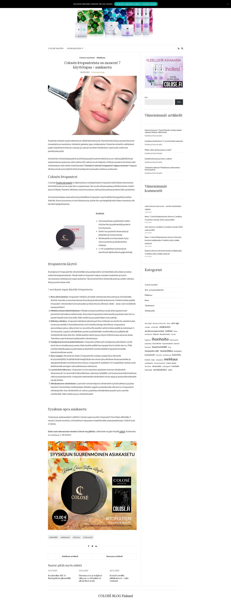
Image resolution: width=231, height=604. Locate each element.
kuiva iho (159, 355)
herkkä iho (148, 334)
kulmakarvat (167, 355)
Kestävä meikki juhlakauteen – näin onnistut (119, 578)
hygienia (148, 340)
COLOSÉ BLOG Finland (115, 596)
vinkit (170, 370)
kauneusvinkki (159, 346)
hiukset (156, 334)
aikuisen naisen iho (159, 323)
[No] (227, 4)
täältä (122, 431)
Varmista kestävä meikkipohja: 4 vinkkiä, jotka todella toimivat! (163, 240)
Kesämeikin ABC (152, 351)
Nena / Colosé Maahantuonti (156, 216)
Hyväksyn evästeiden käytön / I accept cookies (136, 4)
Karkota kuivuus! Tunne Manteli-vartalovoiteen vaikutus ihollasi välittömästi (163, 131)
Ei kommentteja (97, 72)
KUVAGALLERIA (74, 48)
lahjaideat (159, 360)
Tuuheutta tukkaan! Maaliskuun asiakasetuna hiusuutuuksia (162, 168)
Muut (147, 300)
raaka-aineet (171, 363)
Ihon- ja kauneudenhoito (154, 290)
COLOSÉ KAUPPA (55, 48)
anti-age (175, 323)
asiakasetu (65, 537)
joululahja (148, 343)
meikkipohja (149, 363)
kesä (169, 347)
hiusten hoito (165, 334)
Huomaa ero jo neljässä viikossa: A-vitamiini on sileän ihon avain (90, 578)
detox (175, 331)
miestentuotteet (159, 363)
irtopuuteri (88, 537)
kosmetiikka (166, 350)
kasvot (176, 343)
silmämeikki (156, 366)
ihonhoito (160, 339)
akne (168, 323)
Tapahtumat (149, 305)
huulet (173, 334)
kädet (153, 360)
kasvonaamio (167, 343)
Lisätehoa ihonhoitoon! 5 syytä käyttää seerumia (164, 141)
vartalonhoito (160, 369)
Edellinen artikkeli (70, 556)
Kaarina (148, 251)
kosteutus (178, 351)
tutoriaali (148, 370)
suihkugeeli (166, 366)
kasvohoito (157, 343)
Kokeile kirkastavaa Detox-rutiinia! (158, 159)
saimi (147, 206)
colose (169, 330)
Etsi (146, 97)
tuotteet (175, 366)
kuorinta (176, 354)
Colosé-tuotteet (87, 57)
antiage (147, 327)
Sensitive (148, 366)
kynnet (147, 360)
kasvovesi (148, 347)
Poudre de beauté (64, 182)
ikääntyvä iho (174, 340)
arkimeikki (53, 537)
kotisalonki (150, 355)
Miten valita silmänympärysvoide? (158, 150)
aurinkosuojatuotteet (154, 331)
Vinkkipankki (150, 311)
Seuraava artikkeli (114, 556)
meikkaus (171, 359)
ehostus (76, 537)
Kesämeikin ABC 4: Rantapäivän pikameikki (59, 576)
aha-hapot (148, 323)
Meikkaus (101, 57)
